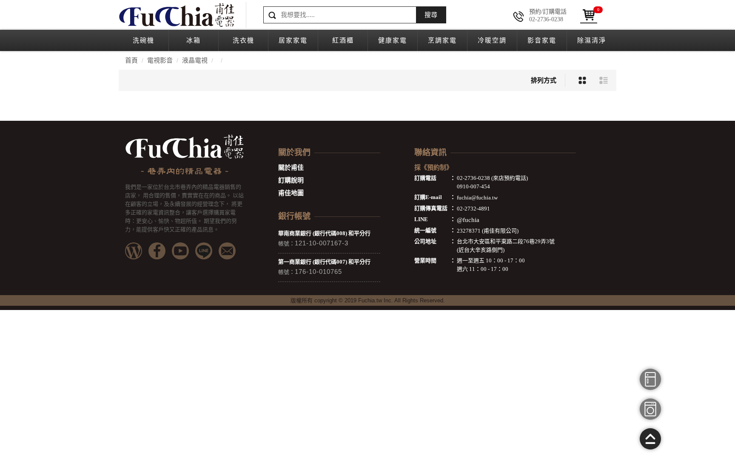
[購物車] (588, 14)
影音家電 (541, 40)
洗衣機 (243, 40)
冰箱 (193, 40)
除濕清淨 (591, 40)
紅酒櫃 (343, 40)
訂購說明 (291, 180)
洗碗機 (143, 40)
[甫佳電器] (176, 15)
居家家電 (293, 40)
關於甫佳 (291, 167)
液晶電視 (195, 60)
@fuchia (468, 219)
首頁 (131, 60)
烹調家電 (442, 40)
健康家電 (392, 40)
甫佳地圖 (291, 193)
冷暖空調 (492, 40)
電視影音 (160, 60)
